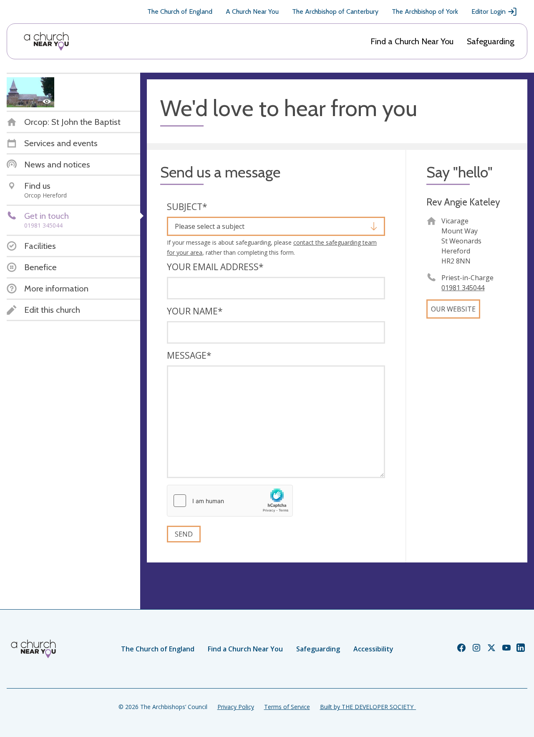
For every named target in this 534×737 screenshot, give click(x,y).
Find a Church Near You (411, 41)
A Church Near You (252, 11)
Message (189, 355)
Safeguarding (490, 41)
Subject (187, 207)
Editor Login (488, 11)
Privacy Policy (235, 707)
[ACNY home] (46, 41)
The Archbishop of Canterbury (335, 11)
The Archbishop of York (425, 11)
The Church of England (179, 11)
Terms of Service (287, 707)
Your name (195, 311)
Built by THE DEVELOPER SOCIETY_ (368, 707)
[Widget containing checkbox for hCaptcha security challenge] (230, 501)
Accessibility (373, 648)
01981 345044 (462, 287)
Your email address (215, 267)
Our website (453, 309)
